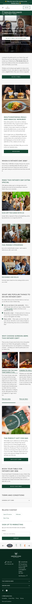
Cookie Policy (11, 598)
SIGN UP (16, 538)
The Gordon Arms (7, 581)
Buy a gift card (16, 459)
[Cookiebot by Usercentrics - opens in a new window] (23, 274)
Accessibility (4, 598)
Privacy (17, 598)
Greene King (6, 585)
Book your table (16, 486)
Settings (25, 319)
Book (26, 7)
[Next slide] (29, 545)
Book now (16, 151)
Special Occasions (7, 514)
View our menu (16, 42)
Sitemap (22, 598)
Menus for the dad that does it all (9, 371)
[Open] (3, 7)
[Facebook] (3, 590)
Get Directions (22, 576)
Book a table (16, 77)
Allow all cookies (16, 323)
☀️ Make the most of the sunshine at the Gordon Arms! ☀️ (16, 2)
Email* (4, 530)
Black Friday (6, 518)
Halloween (18, 514)
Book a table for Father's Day (16, 38)
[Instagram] (7, 590)
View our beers (23, 399)
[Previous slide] (3, 545)
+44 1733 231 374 (9, 564)
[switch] (28, 303)
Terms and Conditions (6, 601)
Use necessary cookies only (16, 328)
